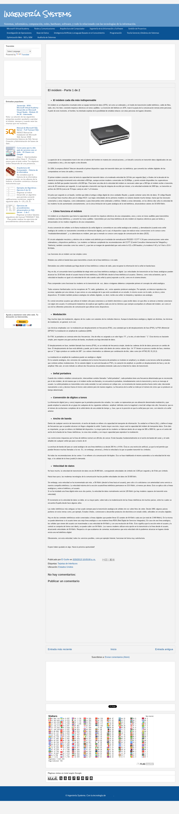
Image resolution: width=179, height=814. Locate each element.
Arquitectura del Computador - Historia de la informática (27, 170)
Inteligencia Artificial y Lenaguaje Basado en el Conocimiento (79, 33)
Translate (25, 54)
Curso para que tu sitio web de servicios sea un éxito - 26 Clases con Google (27, 151)
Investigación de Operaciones (19, 33)
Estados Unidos (65, 567)
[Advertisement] (111, 61)
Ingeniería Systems (38, 14)
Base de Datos (43, 33)
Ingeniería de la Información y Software (106, 29)
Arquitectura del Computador (72, 29)
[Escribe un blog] (106, 559)
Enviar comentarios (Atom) (117, 657)
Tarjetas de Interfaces (67, 563)
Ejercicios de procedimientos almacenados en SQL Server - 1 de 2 (26, 209)
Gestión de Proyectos (137, 29)
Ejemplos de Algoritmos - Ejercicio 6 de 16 (27, 189)
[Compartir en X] (108, 559)
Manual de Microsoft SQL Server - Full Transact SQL (28, 129)
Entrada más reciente (60, 649)
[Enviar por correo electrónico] (103, 559)
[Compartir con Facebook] (111, 559)
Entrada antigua (164, 649)
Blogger (109, 795)
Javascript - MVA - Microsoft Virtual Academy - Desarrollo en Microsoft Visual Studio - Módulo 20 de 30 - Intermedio (28, 110)
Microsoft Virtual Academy (18, 29)
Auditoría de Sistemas (46, 38)
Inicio (113, 649)
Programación (116, 33)
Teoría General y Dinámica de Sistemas (143, 33)
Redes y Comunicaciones (44, 29)
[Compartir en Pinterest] (113, 559)
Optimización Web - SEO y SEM (19, 38)
